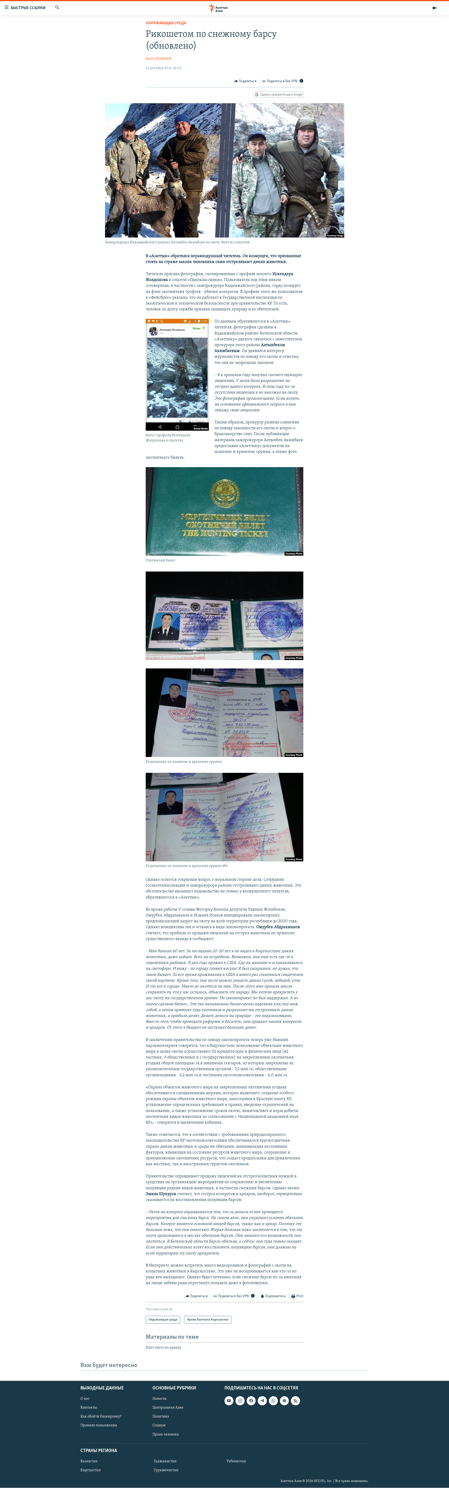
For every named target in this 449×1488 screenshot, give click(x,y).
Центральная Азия (167, 1408)
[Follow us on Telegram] (262, 1400)
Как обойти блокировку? (100, 1417)
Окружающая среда (166, 23)
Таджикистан (165, 1461)
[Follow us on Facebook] (251, 1400)
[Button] (245, 81)
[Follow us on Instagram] (239, 1400)
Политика (160, 1417)
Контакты (88, 1408)
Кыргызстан (90, 1470)
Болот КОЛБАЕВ (158, 59)
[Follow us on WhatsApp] (273, 1400)
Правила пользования (98, 1426)
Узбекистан (236, 1461)
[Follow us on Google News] (284, 1400)
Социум (159, 1426)
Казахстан (89, 1461)
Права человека (165, 1434)
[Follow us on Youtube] (228, 1400)
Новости (159, 1399)
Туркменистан (166, 1470)
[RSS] (295, 1400)
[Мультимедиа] (434, 8)
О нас (85, 1399)
